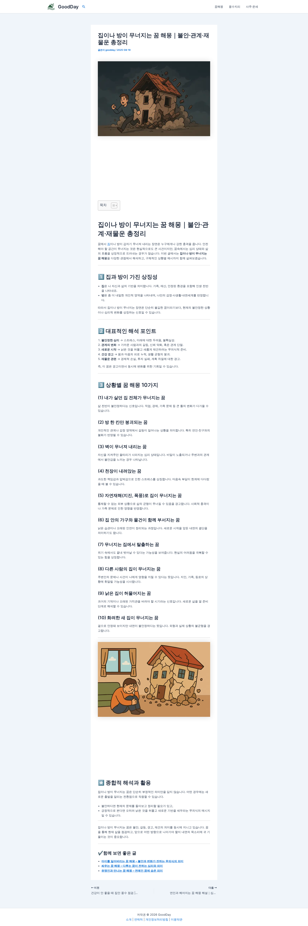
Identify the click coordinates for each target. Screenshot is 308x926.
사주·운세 (252, 6)
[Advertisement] (154, 162)
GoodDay (68, 6)
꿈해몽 (219, 6)
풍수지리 (234, 6)
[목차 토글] (112, 205)
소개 (129, 919)
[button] (83, 6)
